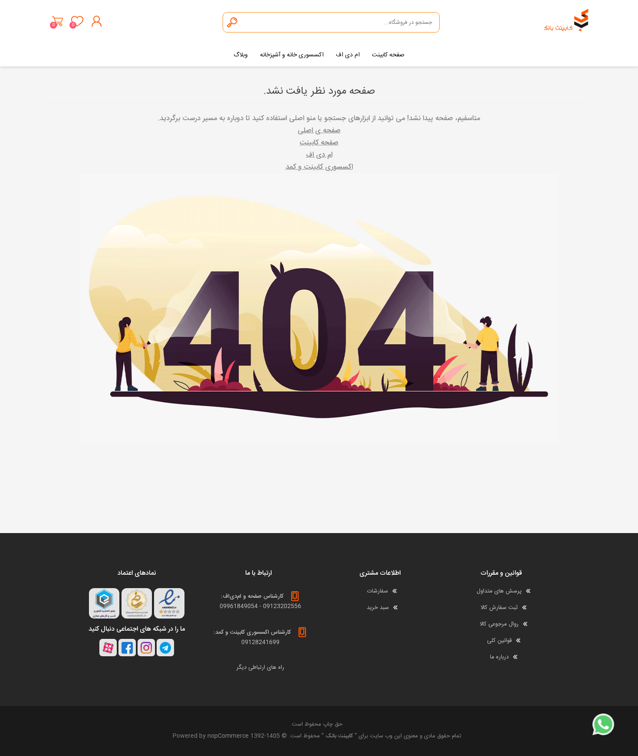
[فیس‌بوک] (127, 647)
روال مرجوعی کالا (499, 624)
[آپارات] (108, 647)
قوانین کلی (499, 640)
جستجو (232, 22)
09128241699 (260, 642)
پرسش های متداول (499, 591)
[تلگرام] (165, 647)
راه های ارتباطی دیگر (260, 667)
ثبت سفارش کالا (499, 607)
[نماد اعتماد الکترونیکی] (169, 603)
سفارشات (377, 591)
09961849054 (239, 606)
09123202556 (282, 606)
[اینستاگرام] (146, 647)
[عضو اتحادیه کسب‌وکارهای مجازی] (104, 603)
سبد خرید (57, 21)
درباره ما (499, 657)
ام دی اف (319, 155)
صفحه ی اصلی (319, 131)
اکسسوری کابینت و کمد (319, 167)
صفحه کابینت (319, 143)
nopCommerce (228, 736)
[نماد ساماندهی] (137, 603)
